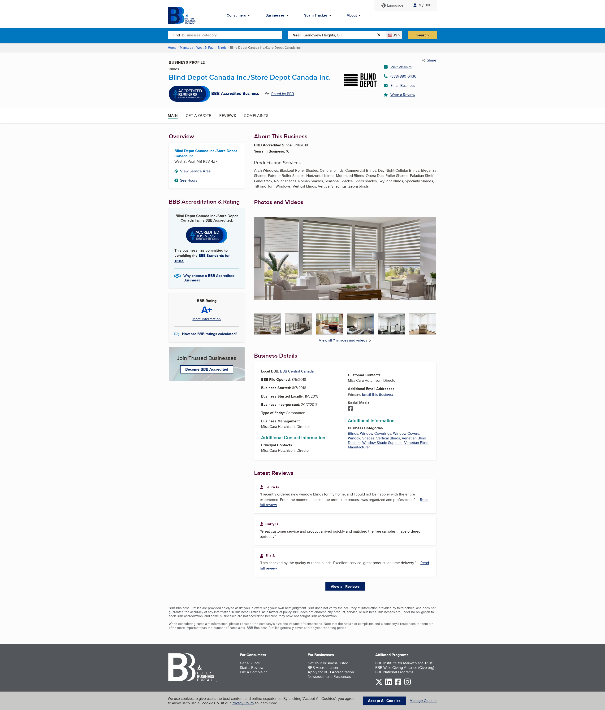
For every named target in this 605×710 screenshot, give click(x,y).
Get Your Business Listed (328, 663)
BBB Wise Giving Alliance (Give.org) (404, 667)
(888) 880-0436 (403, 76)
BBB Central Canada (297, 371)
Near (297, 35)
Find (176, 35)
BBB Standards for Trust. (202, 258)
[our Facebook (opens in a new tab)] (398, 684)
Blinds (222, 47)
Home (172, 47)
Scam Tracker (315, 15)
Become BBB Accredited (206, 369)
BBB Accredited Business (235, 93)
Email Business (402, 85)
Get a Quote (198, 115)
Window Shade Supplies (382, 442)
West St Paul (205, 47)
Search (422, 35)
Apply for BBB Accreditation (331, 672)
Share (431, 60)
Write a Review (402, 94)
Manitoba (186, 47)
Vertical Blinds (388, 438)
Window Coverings (375, 433)
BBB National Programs (394, 672)
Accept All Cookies (384, 700)
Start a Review (252, 667)
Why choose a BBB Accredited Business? (208, 277)
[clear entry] (380, 35)
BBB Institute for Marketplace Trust (403, 663)
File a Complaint (253, 672)
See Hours (188, 180)
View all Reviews (345, 586)
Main (173, 115)
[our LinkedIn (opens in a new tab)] (388, 684)
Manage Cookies (423, 700)
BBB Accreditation (323, 667)
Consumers (236, 15)
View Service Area (195, 171)
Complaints (256, 115)
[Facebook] (350, 409)
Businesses (275, 15)
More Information (206, 319)
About (352, 15)
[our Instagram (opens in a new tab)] (407, 684)
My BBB (425, 5)
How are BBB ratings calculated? (209, 334)
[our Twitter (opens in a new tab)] (379, 684)
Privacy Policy (243, 703)
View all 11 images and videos (343, 340)
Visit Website (401, 67)
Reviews (227, 115)
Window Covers (406, 433)
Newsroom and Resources (329, 676)
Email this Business (377, 394)
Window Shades (361, 438)
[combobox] (232, 35)
